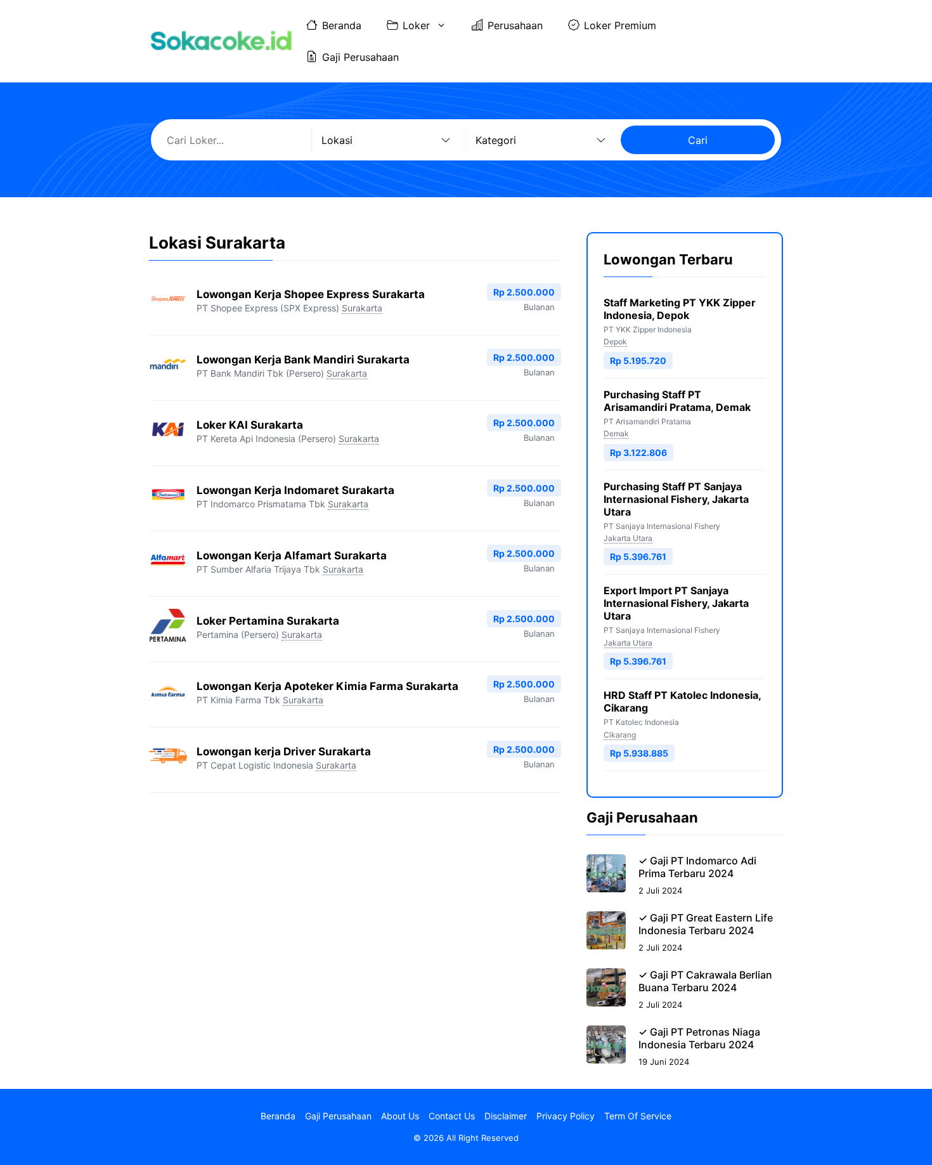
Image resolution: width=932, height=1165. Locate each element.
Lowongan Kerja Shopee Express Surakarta (311, 294)
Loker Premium (620, 25)
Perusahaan (515, 25)
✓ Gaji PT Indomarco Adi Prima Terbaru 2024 (697, 867)
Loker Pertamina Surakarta (268, 621)
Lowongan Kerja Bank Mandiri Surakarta (303, 359)
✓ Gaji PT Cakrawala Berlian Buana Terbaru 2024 (705, 981)
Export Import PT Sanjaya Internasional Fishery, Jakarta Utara (676, 603)
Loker (416, 25)
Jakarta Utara (628, 538)
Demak (616, 433)
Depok (615, 341)
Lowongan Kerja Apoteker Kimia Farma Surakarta (327, 686)
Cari (698, 140)
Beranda (341, 25)
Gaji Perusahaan (360, 57)
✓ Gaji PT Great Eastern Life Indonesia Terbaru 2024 (705, 924)
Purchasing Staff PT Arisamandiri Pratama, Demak (677, 400)
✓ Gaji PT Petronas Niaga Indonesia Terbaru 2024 (699, 1038)
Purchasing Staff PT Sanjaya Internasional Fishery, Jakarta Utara (676, 499)
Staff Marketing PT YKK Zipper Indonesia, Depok (680, 309)
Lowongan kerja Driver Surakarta (284, 751)
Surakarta (362, 308)
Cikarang (620, 734)
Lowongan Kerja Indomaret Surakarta (295, 490)
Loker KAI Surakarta (250, 425)
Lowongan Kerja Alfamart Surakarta (292, 555)
